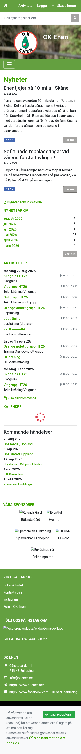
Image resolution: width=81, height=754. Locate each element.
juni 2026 (10, 229)
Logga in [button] (44, 6)
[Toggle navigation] (9, 64)
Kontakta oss (12, 592)
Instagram (10, 599)
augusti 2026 (13, 218)
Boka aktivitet (13, 585)
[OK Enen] (25, 43)
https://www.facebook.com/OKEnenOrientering (43, 692)
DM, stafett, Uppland (18, 454)
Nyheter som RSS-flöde (24, 202)
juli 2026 (10, 224)
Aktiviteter (26, 6)
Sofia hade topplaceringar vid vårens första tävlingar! (36, 154)
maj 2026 (10, 235)
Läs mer (70, 139)
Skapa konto (66, 6)
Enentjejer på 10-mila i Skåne (36, 88)
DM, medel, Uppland (18, 444)
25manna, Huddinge (18, 484)
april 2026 (11, 240)
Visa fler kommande (21, 398)
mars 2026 (11, 246)
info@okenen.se (21, 678)
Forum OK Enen (14, 607)
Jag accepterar (60, 714)
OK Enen (55, 37)
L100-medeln (13, 474)
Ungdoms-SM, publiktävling (23, 464)
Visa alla (70, 254)
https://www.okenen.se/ (26, 685)
